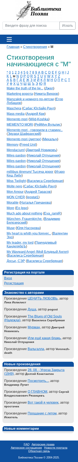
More (10, 208)
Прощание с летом (42, 413)
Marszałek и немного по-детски (30, 99)
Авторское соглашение (26, 447)
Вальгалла (36, 349)
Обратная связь (39, 451)
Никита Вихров (46, 93)
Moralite (13, 202)
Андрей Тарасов (38, 191)
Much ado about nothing (24, 213)
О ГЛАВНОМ (37, 391)
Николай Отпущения (43, 155)
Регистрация (14, 283)
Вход (8, 278)
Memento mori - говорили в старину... (35, 130)
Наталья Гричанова (35, 202)
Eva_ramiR (52, 213)
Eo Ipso (21, 208)
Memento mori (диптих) (24, 139)
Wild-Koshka (39, 119)
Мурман (34, 327)
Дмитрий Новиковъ (41, 150)
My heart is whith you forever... (29, 233)
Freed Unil (28, 144)
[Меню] (9, 39)
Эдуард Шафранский (24, 134)
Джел (49, 88)
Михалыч (50, 139)
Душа (32, 309)
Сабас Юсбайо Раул (38, 108)
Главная (13, 47)
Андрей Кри (35, 114)
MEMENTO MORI (20, 124)
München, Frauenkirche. (24, 219)
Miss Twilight (16, 181)
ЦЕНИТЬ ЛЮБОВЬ (43, 298)
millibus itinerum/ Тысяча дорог (30, 171)
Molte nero (14, 186)
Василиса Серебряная (45, 181)
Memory (13, 144)
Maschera (14, 108)
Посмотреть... (38, 381)
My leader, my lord (20, 242)
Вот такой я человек (43, 402)
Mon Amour (15, 191)
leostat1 (32, 197)
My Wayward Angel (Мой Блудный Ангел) (38, 252)
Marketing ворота (20, 93)
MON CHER (16, 197)
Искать (67, 25)
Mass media (16, 114)
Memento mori (17, 119)
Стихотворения (35, 47)
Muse (11, 228)
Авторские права (43, 444)
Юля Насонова (28, 228)
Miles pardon (16, 155)
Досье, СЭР (16, 261)
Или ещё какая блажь (44, 338)
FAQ (27, 444)
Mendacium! (16, 150)
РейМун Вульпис (48, 124)
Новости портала (55, 447)
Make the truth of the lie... (25, 88)
